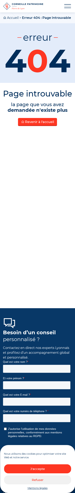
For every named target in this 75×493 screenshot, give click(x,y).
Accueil (13, 18)
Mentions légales (38, 488)
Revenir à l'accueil (39, 122)
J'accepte (37, 469)
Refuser (37, 480)
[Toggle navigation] (65, 6)
